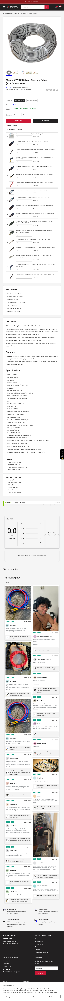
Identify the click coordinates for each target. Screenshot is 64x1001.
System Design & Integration (11, 972)
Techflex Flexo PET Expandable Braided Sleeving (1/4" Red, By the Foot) (34, 182)
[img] (12, 536)
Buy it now (45, 120)
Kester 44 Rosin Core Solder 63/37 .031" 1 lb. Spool (29, 134)
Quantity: (9, 115)
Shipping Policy (39, 939)
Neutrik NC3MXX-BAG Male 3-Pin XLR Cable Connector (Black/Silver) (34, 205)
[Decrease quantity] (14, 114)
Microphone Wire (13, 487)
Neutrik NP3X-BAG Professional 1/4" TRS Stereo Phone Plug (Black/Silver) (35, 247)
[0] (59, 7)
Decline (51, 997)
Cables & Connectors (14, 485)
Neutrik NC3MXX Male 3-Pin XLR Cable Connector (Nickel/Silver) (33, 190)
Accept (31, 997)
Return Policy (39, 941)
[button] (59, 7)
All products (11, 13)
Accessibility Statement (42, 952)
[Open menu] (4, 7)
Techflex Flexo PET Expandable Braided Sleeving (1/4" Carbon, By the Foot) (35, 149)
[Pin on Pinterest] (50, 89)
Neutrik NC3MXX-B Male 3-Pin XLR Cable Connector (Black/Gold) (33, 141)
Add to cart (18, 120)
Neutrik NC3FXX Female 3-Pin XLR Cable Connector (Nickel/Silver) (33, 197)
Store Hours (7, 966)
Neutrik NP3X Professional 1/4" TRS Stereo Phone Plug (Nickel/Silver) (34, 240)
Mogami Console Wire (14, 492)
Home (5, 13)
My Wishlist (6, 969)
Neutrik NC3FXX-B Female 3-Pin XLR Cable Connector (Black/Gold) (34, 166)
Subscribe (40, 973)
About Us (6, 963)
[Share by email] (57, 89)
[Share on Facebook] (47, 89)
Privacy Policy (52, 992)
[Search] (46, 7)
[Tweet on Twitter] (54, 89)
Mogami (8, 87)
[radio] (9, 100)
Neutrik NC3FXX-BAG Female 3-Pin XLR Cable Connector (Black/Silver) (35, 213)
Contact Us (6, 961)
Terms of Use (39, 947)
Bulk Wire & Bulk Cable (14, 482)
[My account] (52, 7)
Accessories (11, 480)
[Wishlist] (56, 7)
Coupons (37, 949)
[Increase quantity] (23, 114)
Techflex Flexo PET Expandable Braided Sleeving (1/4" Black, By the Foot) (35, 274)
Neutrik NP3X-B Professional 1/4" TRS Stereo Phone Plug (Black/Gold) (34, 174)
